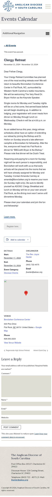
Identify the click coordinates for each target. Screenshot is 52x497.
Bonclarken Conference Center (17, 319)
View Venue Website (12, 342)
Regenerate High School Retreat (17, 350)
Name (4, 400)
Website (5, 417)
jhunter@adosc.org (19, 480)
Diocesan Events (11, 272)
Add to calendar (18, 239)
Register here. (13, 226)
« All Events (10, 45)
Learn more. (9, 216)
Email (4, 408)
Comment (6, 373)
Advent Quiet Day (40, 350)
